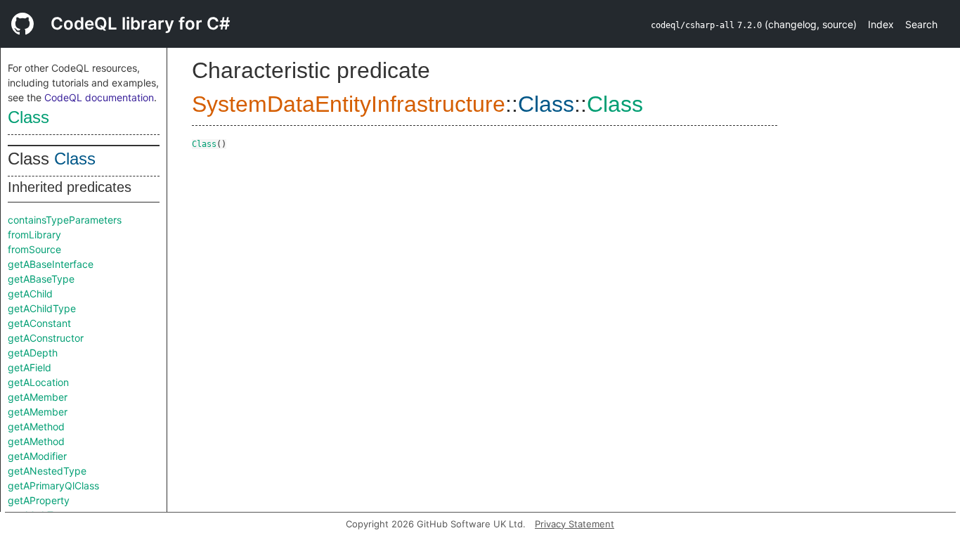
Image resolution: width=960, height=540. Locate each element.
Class (28, 117)
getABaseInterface (50, 264)
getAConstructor (46, 338)
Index (881, 24)
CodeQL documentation (99, 97)
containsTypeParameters (65, 220)
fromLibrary (34, 234)
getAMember (37, 397)
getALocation (38, 382)
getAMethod (36, 426)
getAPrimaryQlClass (53, 485)
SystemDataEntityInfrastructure (348, 104)
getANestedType (47, 471)
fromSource (34, 249)
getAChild (30, 294)
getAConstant (39, 323)
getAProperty (39, 500)
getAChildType (42, 308)
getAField (29, 367)
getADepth (33, 353)
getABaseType (41, 279)
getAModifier (37, 456)
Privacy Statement (574, 523)
